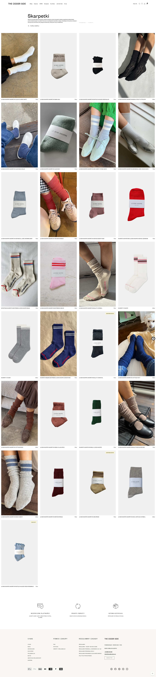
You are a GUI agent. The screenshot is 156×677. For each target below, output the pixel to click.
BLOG (29, 646)
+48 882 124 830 (108, 652)
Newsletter (109, 658)
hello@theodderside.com (110, 654)
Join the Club (59, 3)
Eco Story (52, 3)
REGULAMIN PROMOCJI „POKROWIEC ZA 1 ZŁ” (90, 649)
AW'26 (40, 3)
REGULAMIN (82, 644)
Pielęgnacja (31, 653)
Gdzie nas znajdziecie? (34, 658)
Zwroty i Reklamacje (59, 649)
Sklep (31, 3)
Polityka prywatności (85, 655)
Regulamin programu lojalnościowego (90, 653)
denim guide (31, 649)
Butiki (29, 655)
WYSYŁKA (55, 646)
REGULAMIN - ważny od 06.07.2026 (88, 646)
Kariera (30, 660)
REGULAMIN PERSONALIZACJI (86, 651)
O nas (29, 644)
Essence (36, 3)
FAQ (54, 644)
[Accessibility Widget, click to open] (153, 338)
